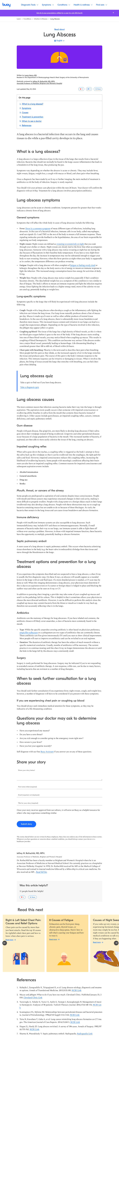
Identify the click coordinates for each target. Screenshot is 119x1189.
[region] (60, 943)
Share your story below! (26, 770)
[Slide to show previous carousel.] (4, 943)
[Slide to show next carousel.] (116, 943)
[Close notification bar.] (113, 12)
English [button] (59, 41)
